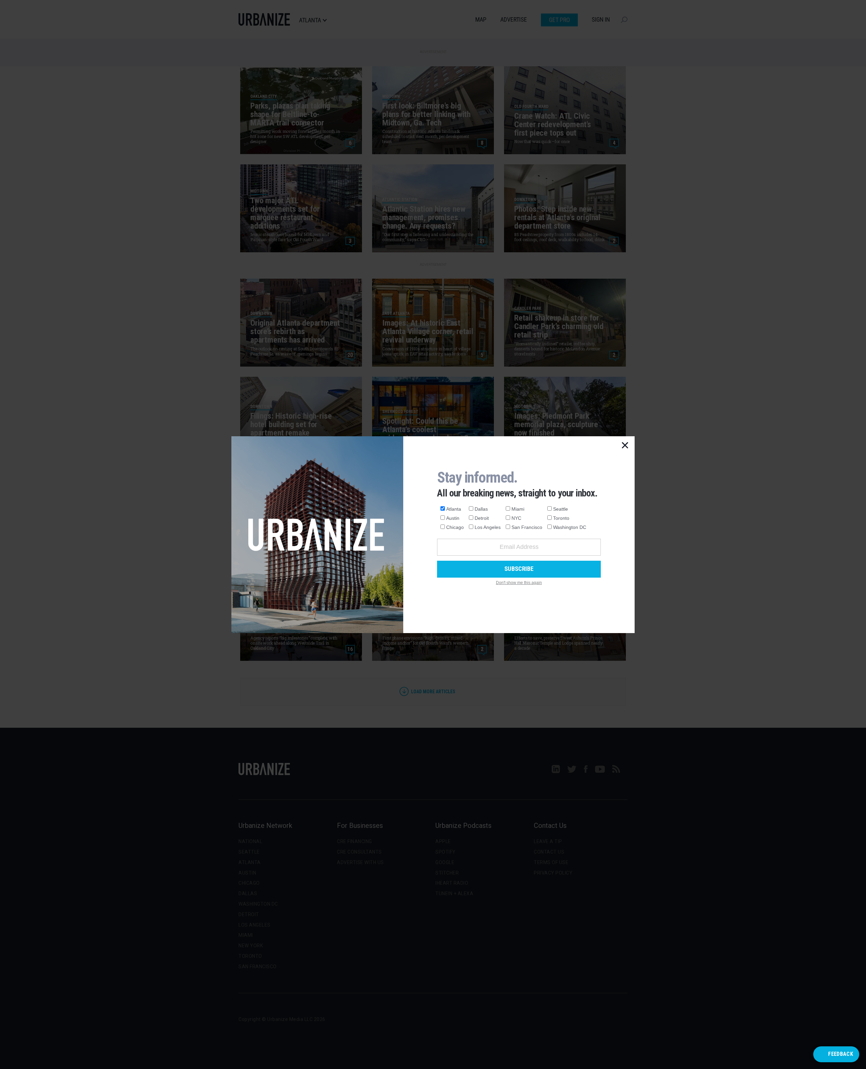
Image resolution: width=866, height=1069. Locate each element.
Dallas (481, 509)
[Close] (625, 445)
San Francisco (526, 527)
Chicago (455, 527)
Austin (452, 518)
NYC (516, 518)
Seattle (560, 509)
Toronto (561, 518)
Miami (517, 509)
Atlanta (453, 509)
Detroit (482, 518)
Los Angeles (488, 527)
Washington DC (569, 527)
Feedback (840, 1054)
